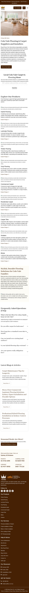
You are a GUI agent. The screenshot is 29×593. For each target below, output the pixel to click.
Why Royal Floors (5, 548)
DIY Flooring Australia (5, 534)
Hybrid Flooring (4, 499)
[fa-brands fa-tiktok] (12, 491)
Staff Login (3, 560)
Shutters (3, 517)
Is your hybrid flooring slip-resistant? (13, 345)
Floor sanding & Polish (6, 531)
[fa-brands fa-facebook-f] (1, 491)
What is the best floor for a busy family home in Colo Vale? (14, 316)
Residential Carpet (5, 507)
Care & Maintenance (5, 540)
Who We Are (3, 543)
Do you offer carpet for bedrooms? (12, 326)
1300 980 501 (5, 581)
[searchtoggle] (24, 7)
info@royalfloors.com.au (7, 583)
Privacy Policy (12, 591)
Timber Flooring (4, 497)
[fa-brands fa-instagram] (4, 491)
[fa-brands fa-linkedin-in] (7, 491)
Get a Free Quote (6, 66)
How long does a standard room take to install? (14, 332)
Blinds (2, 514)
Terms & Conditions (5, 591)
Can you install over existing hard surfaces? (12, 339)
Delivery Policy (19, 591)
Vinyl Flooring (4, 504)
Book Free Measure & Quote (9, 444)
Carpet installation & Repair (7, 526)
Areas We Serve (5, 38)
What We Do (3, 545)
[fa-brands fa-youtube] (10, 491)
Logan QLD (4, 574)
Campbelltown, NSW (6, 572)
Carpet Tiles (3, 512)
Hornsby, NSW (5, 567)
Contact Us (3, 558)
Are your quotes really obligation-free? (12, 352)
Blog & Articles (4, 553)
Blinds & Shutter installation (7, 529)
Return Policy (25, 591)
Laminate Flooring (5, 502)
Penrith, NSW (5, 569)
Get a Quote (17, 7)
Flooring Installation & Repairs (7, 523)
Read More (14, 87)
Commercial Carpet (5, 509)
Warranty (3, 550)
